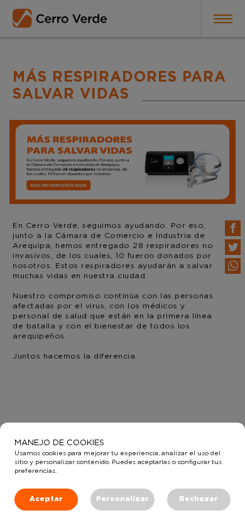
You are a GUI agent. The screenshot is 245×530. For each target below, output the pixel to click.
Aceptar (46, 498)
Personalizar (122, 498)
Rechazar (198, 498)
